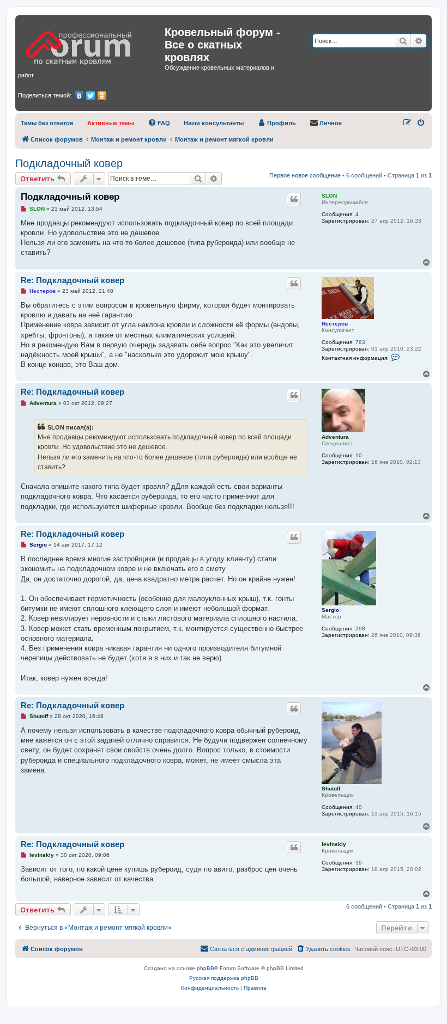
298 (360, 628)
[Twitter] (90, 96)
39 (358, 863)
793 (360, 342)
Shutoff (331, 789)
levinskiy (334, 844)
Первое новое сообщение (305, 175)
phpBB (205, 968)
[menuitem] (47, 123)
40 (358, 807)
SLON (329, 196)
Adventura (335, 437)
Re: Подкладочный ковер (72, 280)
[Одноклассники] (102, 96)
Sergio (330, 610)
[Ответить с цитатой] (294, 199)
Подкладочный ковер (69, 163)
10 (358, 455)
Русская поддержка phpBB (223, 978)
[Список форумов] (91, 44)
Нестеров (335, 324)
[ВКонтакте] (79, 96)
